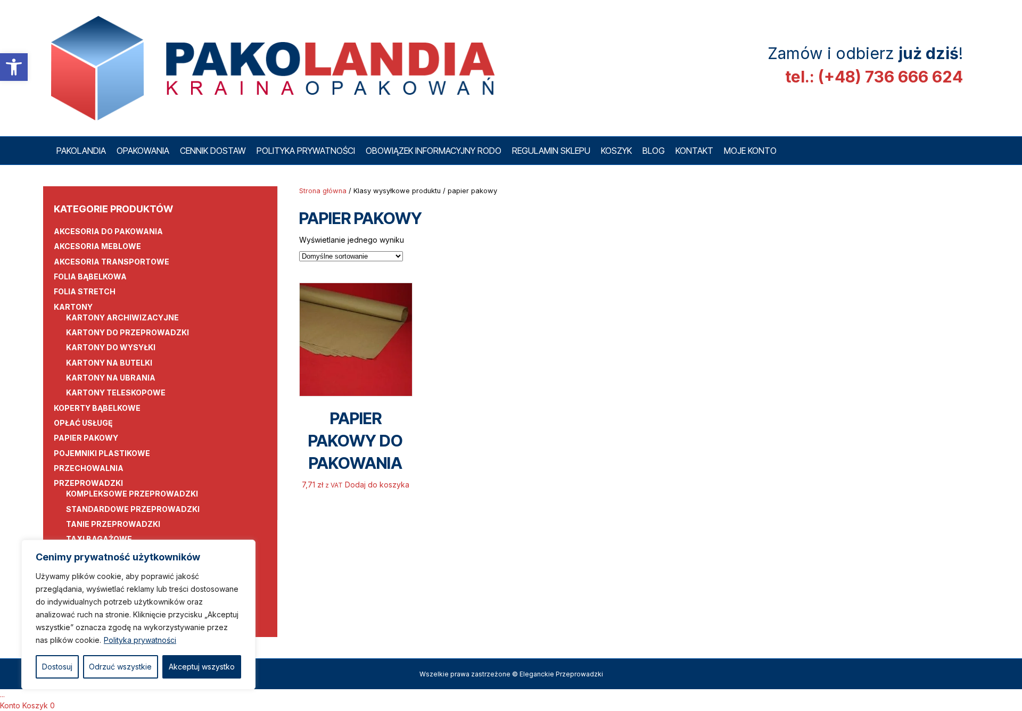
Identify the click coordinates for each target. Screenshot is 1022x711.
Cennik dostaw (213, 150)
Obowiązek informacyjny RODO (433, 150)
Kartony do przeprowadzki (127, 332)
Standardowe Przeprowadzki (133, 509)
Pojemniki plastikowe (102, 453)
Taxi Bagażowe (99, 538)
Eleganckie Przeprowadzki (561, 674)
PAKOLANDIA (81, 150)
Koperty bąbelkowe (97, 407)
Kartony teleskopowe (116, 392)
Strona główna (323, 191)
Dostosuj (57, 666)
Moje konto (750, 150)
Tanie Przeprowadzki (113, 523)
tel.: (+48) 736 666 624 (874, 76)
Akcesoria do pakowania (108, 231)
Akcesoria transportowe (111, 261)
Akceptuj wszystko (202, 666)
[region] (138, 615)
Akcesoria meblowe (97, 246)
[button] (14, 67)
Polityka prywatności (140, 639)
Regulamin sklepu (551, 150)
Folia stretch (85, 291)
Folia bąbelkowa (90, 276)
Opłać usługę (83, 422)
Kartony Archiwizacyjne (122, 317)
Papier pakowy (86, 437)
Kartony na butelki (109, 362)
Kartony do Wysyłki (110, 347)
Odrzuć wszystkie (120, 666)
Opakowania (143, 150)
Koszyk (616, 150)
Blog (653, 150)
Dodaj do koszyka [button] (377, 484)
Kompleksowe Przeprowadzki (132, 493)
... (2, 694)
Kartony (73, 306)
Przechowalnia (88, 468)
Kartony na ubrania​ (110, 377)
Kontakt (694, 150)
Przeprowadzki (88, 482)
